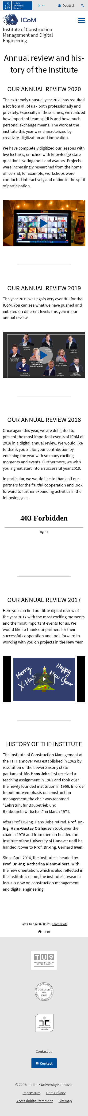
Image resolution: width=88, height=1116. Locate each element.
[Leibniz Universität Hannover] (17, 5)
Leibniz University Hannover (51, 1084)
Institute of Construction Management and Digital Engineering (28, 35)
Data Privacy (55, 1092)
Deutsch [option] (68, 5)
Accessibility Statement (34, 1101)
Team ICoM (59, 924)
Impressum (31, 1092)
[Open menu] (81, 22)
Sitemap (65, 1101)
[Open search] (83, 5)
